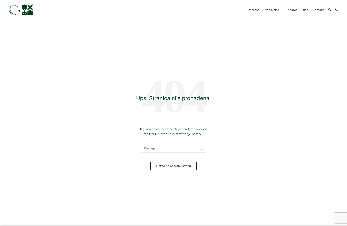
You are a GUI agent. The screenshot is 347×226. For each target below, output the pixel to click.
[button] (201, 148)
